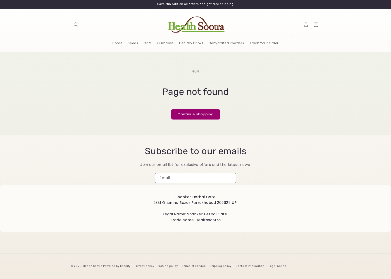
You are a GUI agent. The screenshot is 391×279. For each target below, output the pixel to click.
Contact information (250, 265)
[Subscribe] (231, 178)
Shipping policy (220, 265)
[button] (76, 25)
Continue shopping (196, 114)
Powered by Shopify (117, 266)
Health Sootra (93, 266)
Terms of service (193, 265)
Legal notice (277, 265)
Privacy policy (144, 265)
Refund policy (168, 265)
